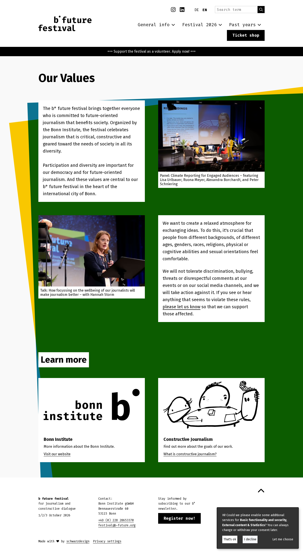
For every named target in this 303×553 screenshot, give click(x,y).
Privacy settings (107, 541)
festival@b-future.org (117, 525)
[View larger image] (211, 136)
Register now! (179, 518)
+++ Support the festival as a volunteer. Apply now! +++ (151, 51)
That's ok (230, 539)
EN (205, 10)
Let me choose (282, 539)
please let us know (181, 306)
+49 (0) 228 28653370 (116, 520)
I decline (250, 539)
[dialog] (258, 528)
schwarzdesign (77, 541)
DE (197, 10)
